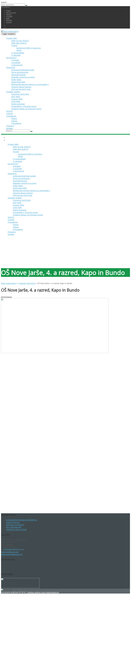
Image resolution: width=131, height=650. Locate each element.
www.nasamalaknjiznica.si (11, 554)
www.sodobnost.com (10, 552)
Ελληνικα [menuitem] (9, 20)
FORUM (9, 113)
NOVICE (9, 111)
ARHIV (18, 50)
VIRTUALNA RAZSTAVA (21, 89)
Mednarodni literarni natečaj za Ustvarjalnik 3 (30, 84)
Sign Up (15, 645)
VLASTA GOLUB (12, 522)
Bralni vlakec (16, 79)
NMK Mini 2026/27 (19, 43)
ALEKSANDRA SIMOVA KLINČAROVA (21, 520)
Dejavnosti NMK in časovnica (28, 48)
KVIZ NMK (15, 96)
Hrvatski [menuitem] (9, 16)
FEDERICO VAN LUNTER (16, 529)
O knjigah (15, 60)
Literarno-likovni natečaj (21, 87)
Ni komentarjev (6, 297)
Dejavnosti (10, 67)
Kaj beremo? (11, 57)
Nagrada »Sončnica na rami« (23, 77)
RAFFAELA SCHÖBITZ (15, 525)
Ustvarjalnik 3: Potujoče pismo (23, 106)
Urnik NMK (15, 101)
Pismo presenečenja (19, 72)
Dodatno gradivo (13, 91)
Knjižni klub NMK (18, 82)
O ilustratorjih (17, 65)
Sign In (21, 645)
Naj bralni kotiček (18, 74)
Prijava (14, 118)
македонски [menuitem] (11, 12)
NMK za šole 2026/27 (20, 40)
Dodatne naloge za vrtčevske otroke (26, 109)
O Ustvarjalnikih (17, 53)
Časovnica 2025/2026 (20, 94)
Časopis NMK (17, 99)
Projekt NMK (11, 38)
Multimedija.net (52, 592)
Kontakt (9, 128)
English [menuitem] (9, 22)
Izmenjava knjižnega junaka (22, 70)
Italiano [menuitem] (9, 14)
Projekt (14, 45)
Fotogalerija (11, 116)
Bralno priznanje (18, 104)
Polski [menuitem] (8, 11)
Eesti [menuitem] (8, 18)
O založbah (16, 55)
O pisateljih (15, 62)
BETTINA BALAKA (13, 527)
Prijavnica (10, 126)
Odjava (14, 121)
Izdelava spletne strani (36, 592)
